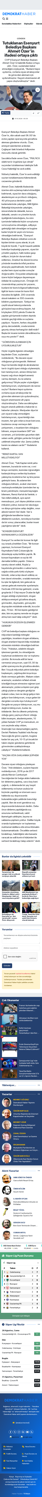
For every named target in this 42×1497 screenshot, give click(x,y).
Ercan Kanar (19, 1145)
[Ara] (3, 19)
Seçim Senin (18, 1192)
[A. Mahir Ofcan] (6, 1202)
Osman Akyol (19, 1233)
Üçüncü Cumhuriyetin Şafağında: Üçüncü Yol (23, 1214)
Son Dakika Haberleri (27, 1462)
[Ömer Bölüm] (6, 1190)
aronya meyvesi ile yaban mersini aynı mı (20, 1482)
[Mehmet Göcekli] (6, 1102)
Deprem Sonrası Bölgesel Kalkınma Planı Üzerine (24, 1126)
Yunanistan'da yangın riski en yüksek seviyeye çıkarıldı (11, 874)
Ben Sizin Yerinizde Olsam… (25, 1226)
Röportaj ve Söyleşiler (23, 1477)
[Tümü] (39, 1085)
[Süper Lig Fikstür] (39, 1325)
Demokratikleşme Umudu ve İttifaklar (25, 1203)
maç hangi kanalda (21, 1487)
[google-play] (26, 1437)
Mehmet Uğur (19, 1122)
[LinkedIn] (23, 1432)
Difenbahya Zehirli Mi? (28, 1479)
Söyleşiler (28, 24)
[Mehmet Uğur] (6, 1125)
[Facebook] (10, 1432)
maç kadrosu (31, 1484)
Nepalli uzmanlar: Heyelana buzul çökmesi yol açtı (29, 874)
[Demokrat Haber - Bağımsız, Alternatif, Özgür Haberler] (19, 13)
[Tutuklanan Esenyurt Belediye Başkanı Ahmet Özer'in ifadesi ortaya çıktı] (21, 98)
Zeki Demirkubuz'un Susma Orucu (25, 1138)
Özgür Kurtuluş (20, 1111)
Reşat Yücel (18, 1210)
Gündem (21, 39)
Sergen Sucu (19, 1223)
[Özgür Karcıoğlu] (6, 1159)
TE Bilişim (26, 1494)
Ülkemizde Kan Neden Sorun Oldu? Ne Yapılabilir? (25, 1160)
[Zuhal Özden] (6, 1136)
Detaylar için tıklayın (21, 1316)
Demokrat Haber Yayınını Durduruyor (24, 1104)
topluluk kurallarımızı (23, 973)
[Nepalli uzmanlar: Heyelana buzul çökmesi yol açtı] (31, 865)
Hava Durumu (30, 1446)
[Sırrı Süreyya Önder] (6, 1179)
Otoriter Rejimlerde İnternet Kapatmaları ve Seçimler (25, 1115)
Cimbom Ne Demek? (11, 1479)
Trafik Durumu (11, 1454)
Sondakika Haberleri (11, 24)
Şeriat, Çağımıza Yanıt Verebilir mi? (23, 1237)
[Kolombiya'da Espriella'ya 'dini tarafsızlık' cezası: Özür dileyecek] (11, 907)
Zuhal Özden (19, 1133)
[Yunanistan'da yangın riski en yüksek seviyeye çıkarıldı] (11, 865)
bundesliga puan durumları (15, 1484)
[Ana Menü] (7, 19)
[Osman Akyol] (6, 1235)
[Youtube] (27, 1432)
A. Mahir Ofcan (20, 1199)
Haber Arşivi (11, 1468)
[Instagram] (19, 1432)
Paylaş (7, 113)
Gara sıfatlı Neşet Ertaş (23, 1181)
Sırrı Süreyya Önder (22, 1177)
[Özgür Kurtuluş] (6, 1114)
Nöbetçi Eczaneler (8, 1448)
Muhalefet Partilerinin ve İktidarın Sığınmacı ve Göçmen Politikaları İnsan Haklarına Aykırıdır (26, 1149)
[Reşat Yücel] (6, 1213)
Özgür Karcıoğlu (21, 1156)
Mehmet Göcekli (21, 1100)
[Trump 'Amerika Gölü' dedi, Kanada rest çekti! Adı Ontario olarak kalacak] (31, 907)
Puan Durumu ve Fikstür (29, 1455)
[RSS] (31, 1432)
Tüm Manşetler (12, 1461)
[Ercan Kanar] (6, 1147)
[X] (15, 1432)
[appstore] (14, 1437)
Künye (11, 1477)
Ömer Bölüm (19, 1189)
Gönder (7, 966)
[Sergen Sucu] (6, 1224)
